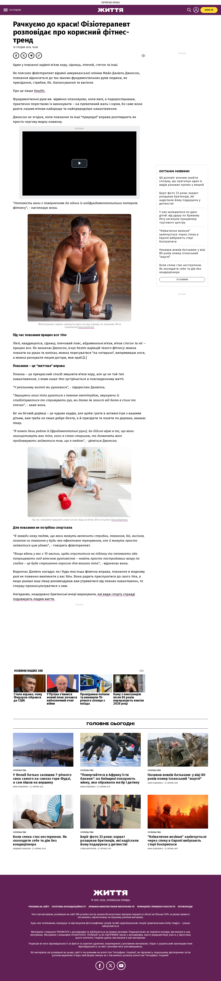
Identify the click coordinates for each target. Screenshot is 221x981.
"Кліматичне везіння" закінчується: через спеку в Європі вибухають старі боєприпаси (178, 236)
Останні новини (174, 171)
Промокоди (185, 906)
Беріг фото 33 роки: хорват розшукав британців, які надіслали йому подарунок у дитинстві (179, 198)
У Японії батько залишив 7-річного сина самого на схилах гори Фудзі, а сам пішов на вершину (42, 778)
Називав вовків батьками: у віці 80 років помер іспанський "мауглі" (182, 253)
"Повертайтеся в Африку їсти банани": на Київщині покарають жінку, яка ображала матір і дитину (109, 778)
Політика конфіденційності (69, 906)
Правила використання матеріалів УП (111, 906)
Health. (39, 91)
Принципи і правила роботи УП (156, 906)
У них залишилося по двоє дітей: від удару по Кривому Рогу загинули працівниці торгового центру (179, 217)
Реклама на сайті (38, 906)
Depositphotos (86, 327)
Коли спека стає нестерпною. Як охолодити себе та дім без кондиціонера (180, 268)
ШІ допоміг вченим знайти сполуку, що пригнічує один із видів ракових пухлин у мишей (181, 181)
